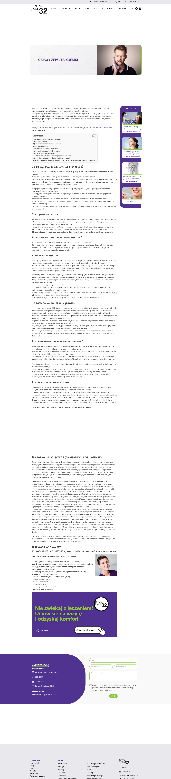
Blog (96, 9)
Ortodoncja (62, 776)
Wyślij (113, 696)
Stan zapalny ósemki (41, 146)
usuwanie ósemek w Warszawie (100, 128)
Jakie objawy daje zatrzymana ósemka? (47, 144)
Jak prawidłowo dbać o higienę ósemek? (48, 151)
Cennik (87, 9)
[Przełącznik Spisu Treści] (93, 136)
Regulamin (34, 773)
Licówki (89, 770)
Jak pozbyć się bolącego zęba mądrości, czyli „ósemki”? (53, 158)
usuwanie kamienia (93, 374)
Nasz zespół (65, 9)
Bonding (89, 773)
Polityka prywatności (37, 776)
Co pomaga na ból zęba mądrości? (46, 149)
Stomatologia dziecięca (94, 776)
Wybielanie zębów (93, 766)
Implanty (61, 770)
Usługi (77, 9)
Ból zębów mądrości (41, 141)
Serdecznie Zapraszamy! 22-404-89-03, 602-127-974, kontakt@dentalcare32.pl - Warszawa (64, 160)
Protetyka (61, 766)
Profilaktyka (62, 763)
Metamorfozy (108, 9)
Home (53, 9)
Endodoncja (62, 773)
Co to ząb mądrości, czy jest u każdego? (47, 139)
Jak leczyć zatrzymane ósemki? (44, 153)
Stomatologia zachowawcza (96, 763)
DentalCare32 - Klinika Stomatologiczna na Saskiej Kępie (54, 156)
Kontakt (122, 9)
